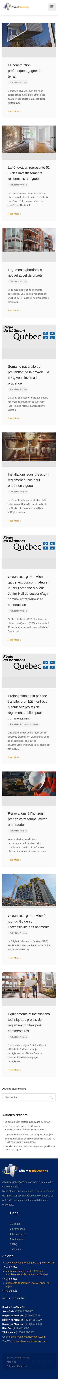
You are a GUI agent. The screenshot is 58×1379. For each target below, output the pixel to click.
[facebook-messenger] (44, 1362)
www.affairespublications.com (30, 1341)
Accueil (16, 1223)
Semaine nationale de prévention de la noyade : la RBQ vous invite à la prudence (30, 1140)
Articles (23, 82)
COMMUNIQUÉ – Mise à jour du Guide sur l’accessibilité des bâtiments (28, 921)
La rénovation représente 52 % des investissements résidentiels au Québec (29, 173)
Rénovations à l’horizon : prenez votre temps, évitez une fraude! (27, 819)
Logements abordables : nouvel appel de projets (29, 1134)
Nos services (19, 1234)
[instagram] (49, 1362)
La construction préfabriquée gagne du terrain (24, 70)
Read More (14, 111)
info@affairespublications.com (28, 1336)
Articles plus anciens (14, 1088)
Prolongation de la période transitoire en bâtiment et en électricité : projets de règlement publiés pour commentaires (28, 707)
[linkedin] (39, 1362)
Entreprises (18, 1229)
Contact (16, 1249)
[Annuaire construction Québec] (15, 6)
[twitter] (34, 1362)
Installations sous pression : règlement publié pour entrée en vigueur (28, 480)
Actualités (14, 82)
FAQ (14, 1244)
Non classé (32, 724)
